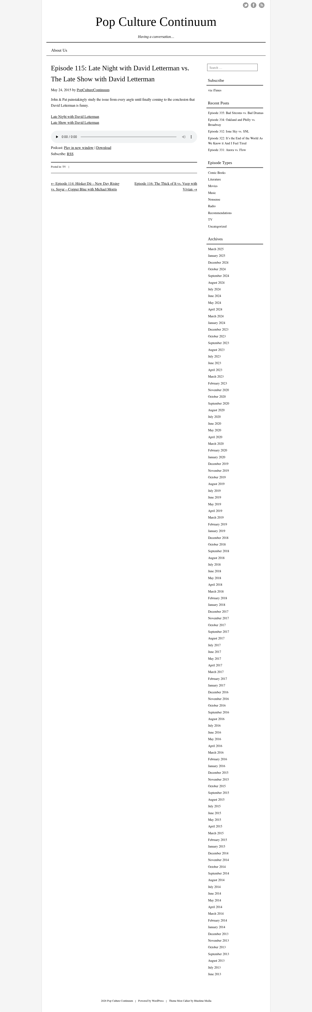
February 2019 (217, 524)
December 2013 (218, 934)
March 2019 (216, 517)
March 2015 (216, 833)
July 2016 (214, 725)
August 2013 (216, 960)
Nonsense (214, 199)
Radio (212, 206)
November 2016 (218, 699)
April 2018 (215, 584)
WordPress (158, 1000)
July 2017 (214, 645)
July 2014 (214, 887)
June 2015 (214, 813)
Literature (214, 179)
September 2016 (218, 712)
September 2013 (218, 954)
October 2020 (217, 396)
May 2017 (214, 658)
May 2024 (214, 302)
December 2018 (218, 537)
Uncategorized (217, 226)
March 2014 (216, 913)
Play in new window (79, 147)
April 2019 (215, 511)
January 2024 (216, 323)
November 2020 (218, 390)
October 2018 (217, 544)
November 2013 (218, 940)
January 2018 (216, 604)
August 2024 (216, 282)
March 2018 (216, 591)
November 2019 (218, 470)
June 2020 (214, 423)
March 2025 (216, 249)
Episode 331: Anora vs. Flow (227, 150)
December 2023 (218, 329)
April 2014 (215, 907)
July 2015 (214, 806)
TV (64, 166)
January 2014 (216, 927)
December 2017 (218, 611)
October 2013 (217, 947)
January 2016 (216, 766)
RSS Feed (261, 5)
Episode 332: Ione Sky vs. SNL (228, 131)
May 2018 (214, 578)
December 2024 (218, 262)
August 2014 (216, 880)
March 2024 (216, 316)
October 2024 (217, 269)
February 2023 (217, 383)
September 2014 (218, 873)
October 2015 (217, 786)
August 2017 (216, 638)
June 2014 (214, 893)
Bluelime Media (202, 1000)
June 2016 (214, 732)
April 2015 (215, 826)
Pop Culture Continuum (156, 21)
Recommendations (220, 213)
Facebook (253, 5)
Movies (212, 186)
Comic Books (216, 172)
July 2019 (214, 490)
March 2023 (216, 376)
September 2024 (218, 275)
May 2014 (214, 900)
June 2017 (214, 651)
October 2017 (217, 625)
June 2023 (214, 363)
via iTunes (214, 90)
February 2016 (217, 759)
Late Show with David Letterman (75, 122)
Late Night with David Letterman (75, 116)
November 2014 (218, 860)
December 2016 (218, 692)
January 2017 (216, 685)
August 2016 (216, 719)
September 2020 (218, 403)
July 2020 (214, 416)
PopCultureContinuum (93, 89)
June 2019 (214, 497)
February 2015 (217, 839)
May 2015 (214, 819)
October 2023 (217, 336)
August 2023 (216, 349)
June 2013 (214, 974)
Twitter (246, 5)
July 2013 (214, 967)
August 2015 (216, 799)
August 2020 (216, 410)
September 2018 (218, 551)
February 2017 (217, 678)
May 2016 (214, 739)
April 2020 (215, 437)
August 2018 (216, 558)
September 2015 (218, 792)
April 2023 (215, 370)
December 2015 (218, 772)
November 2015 (218, 779)
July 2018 (214, 564)
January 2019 (216, 531)
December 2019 (218, 463)
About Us (59, 50)
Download (103, 147)
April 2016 (215, 746)
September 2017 (218, 631)
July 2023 (214, 356)
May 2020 (214, 430)
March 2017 (216, 672)
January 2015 (216, 846)
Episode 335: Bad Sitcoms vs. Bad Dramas (235, 113)
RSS (70, 153)
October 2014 (217, 866)
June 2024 (214, 296)
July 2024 (214, 289)
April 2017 (215, 665)
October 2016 (217, 705)
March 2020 (216, 443)
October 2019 (217, 477)
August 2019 (216, 484)
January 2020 (216, 457)
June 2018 (214, 571)
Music (212, 193)
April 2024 (215, 309)
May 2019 (214, 504)
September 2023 (218, 343)
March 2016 (216, 752)
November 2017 (218, 618)
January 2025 (216, 255)
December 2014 (218, 853)
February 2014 (217, 920)
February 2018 (217, 598)
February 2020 (217, 450)
